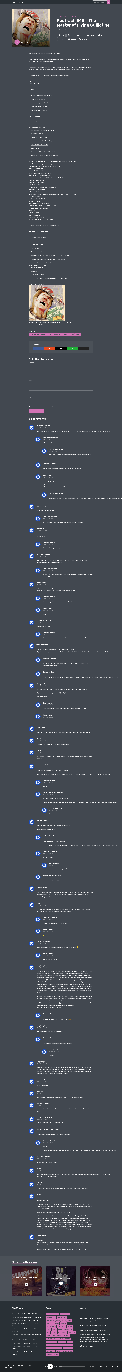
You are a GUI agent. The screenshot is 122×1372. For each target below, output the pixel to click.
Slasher (59, 1348)
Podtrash (17, 2)
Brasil (58, 1320)
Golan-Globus (68, 1329)
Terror (58, 1351)
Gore (48, 1332)
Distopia (63, 1323)
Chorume (49, 1323)
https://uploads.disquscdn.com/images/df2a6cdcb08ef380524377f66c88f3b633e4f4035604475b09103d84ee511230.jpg (80, 845)
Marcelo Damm (35, 122)
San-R (39, 903)
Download (50, 322)
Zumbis (56, 1354)
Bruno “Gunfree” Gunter (38, 99)
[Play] (50, 1366)
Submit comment (36, 411)
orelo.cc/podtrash (87, 1346)
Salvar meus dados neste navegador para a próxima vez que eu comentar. (49, 406)
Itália (48, 1335)
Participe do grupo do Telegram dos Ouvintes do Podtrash (48, 259)
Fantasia (70, 1326)
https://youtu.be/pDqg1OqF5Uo (46, 829)
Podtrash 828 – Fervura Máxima (28, 1340)
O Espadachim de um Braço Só (40, 137)
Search (108, 2)
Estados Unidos (51, 1326)
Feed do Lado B (35, 248)
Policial (67, 1338)
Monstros (66, 1335)
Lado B (59, 1335)
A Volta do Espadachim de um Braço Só (42, 141)
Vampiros (49, 1354)
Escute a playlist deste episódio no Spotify (47, 225)
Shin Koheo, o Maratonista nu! (40, 110)
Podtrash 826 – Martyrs (30, 1343)
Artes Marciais (34, 334)
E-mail (31, 389)
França (54, 1329)
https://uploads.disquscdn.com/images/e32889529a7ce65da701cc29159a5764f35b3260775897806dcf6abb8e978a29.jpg (80, 677)
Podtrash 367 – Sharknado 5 (26, 1279)
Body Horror (50, 1320)
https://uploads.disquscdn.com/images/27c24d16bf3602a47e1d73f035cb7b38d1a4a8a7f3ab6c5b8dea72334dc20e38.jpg (73, 1174)
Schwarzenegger (62, 1345)
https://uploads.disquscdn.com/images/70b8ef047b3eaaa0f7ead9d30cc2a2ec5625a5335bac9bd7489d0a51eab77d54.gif (79, 1150)
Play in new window (40, 322)
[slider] (72, 1366)
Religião (70, 1342)
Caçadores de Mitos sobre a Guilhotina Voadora (45, 152)
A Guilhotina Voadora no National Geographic (44, 155)
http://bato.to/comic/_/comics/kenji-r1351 (49, 1007)
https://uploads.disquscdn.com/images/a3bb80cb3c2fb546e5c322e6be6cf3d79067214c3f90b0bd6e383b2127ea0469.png (74, 431)
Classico (61, 16)
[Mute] (101, 1366)
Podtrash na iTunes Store (38, 237)
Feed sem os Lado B (37, 245)
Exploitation (61, 1326)
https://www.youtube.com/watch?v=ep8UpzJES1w (52, 588)
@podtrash (34, 271)
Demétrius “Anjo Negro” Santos (40, 103)
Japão (53, 1335)
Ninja (61, 1338)
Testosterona (67, 1351)
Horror (54, 1332)
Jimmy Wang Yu (57, 334)
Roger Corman (51, 1345)
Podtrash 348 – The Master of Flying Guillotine (18, 1367)
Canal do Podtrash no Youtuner (40, 252)
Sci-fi (70, 1345)
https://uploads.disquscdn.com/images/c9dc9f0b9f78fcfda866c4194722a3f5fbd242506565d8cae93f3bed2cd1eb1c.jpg (73, 774)
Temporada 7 (73, 16)
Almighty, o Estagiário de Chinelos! (41, 95)
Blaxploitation (62, 1317)
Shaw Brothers (69, 334)
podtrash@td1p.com (37, 267)
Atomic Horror (51, 1317)
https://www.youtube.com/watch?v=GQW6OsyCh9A (52, 693)
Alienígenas (50, 1314)
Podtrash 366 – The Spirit (61, 1279)
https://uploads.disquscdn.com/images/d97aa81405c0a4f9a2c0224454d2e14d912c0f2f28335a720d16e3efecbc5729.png (80, 802)
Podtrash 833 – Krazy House (33, 1317)
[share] (112, 1366)
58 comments (68, 29)
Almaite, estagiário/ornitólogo (53, 793)
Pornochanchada (51, 1342)
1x (106, 1366)
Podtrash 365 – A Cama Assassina (95, 1279)
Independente (62, 1332)
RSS (42, 325)
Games (60, 1329)
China (43, 334)
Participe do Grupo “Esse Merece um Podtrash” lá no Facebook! (50, 255)
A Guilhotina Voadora (37, 134)
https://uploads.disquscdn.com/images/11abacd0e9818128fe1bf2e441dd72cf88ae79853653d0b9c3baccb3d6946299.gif (73, 652)
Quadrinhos (61, 1342)
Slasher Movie (68, 1348)
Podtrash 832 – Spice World (30, 1314)
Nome (31, 380)
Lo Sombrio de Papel (44, 554)
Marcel (39, 1195)
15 (44, 1366)
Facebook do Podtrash (37, 275)
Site (30, 397)
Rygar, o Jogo (35, 148)
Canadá (64, 1320)
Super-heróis (50, 1351)
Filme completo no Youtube (39, 144)
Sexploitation (51, 1348)
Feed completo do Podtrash (39, 241)
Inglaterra (72, 1332)
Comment (31, 362)
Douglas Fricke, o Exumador (39, 106)
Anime (57, 1314)
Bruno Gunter (47, 475)
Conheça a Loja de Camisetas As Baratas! (43, 263)
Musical (56, 1338)
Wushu (78, 334)
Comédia (56, 1323)
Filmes (49, 334)
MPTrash (49, 1338)
